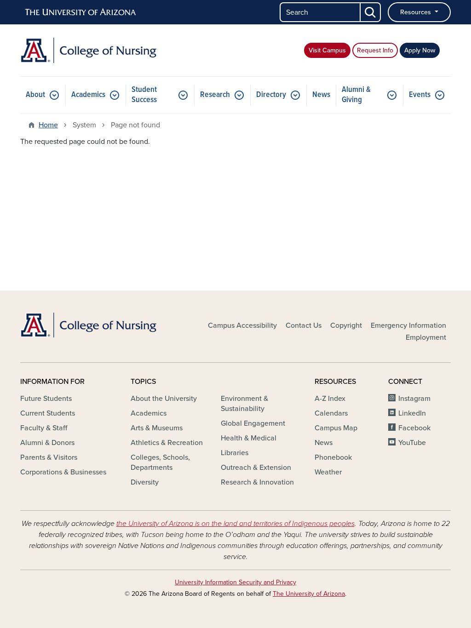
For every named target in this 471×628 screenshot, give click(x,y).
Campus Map (336, 428)
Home (48, 125)
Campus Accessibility (242, 325)
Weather (328, 472)
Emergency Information (408, 325)
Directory (271, 95)
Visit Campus (327, 50)
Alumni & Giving (356, 95)
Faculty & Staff (43, 428)
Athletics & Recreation (167, 442)
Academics (88, 95)
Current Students (47, 413)
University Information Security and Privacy (235, 582)
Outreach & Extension (256, 467)
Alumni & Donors (47, 442)
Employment (426, 337)
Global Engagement (253, 423)
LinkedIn (412, 413)
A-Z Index (330, 398)
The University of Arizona (309, 594)
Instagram (414, 398)
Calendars (331, 413)
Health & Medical (248, 438)
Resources (416, 12)
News (321, 95)
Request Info (375, 50)
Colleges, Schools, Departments (160, 462)
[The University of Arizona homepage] (81, 12)
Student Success (144, 95)
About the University (164, 398)
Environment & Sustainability (244, 403)
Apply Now (419, 50)
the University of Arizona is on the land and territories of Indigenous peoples (235, 523)
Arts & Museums (157, 428)
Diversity (145, 482)
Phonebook (333, 457)
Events (420, 95)
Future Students (46, 398)
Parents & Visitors (48, 457)
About (35, 95)
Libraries (234, 452)
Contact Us (304, 325)
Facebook (414, 428)
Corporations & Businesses (63, 472)
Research (215, 95)
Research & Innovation (257, 482)
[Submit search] (371, 12)
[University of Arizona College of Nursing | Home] (88, 50)
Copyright (346, 325)
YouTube (412, 442)
